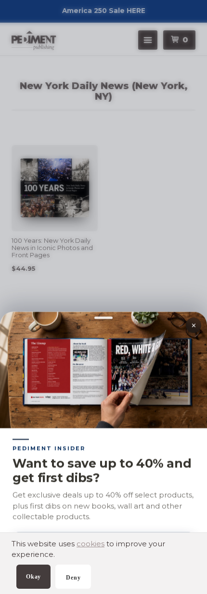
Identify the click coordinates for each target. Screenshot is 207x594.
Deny (73, 577)
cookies (90, 543)
